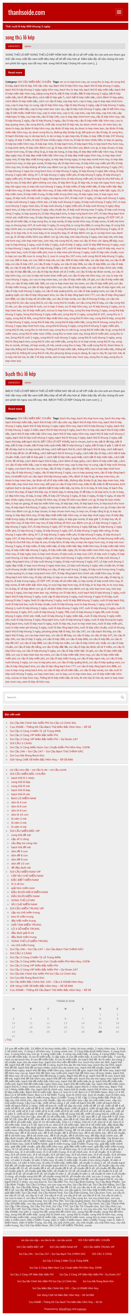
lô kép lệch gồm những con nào (38, 182)
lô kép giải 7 (93, 519)
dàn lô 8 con (19, 810)
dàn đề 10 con (20, 863)
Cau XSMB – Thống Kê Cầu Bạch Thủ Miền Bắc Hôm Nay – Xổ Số (50, 727)
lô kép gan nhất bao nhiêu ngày (45, 519)
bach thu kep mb (115, 418)
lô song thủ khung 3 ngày (101, 229)
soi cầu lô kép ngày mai (77, 287)
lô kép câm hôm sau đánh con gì (87, 507)
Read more (15, 72)
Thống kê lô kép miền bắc (61, 349)
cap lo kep (85, 101)
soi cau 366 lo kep (16, 260)
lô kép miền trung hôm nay (62, 194)
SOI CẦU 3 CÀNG (21, 743)
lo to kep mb (18, 233)
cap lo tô (68, 113)
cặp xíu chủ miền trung (25, 912)
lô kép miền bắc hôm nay (38, 190)
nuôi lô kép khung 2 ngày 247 (49, 248)
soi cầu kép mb (100, 260)
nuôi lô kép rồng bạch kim (63, 627)
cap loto (79, 113)
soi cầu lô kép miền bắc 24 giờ (77, 279)
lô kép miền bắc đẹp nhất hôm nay (78, 546)
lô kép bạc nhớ (44, 143)
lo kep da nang (55, 151)
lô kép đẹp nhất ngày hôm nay (83, 155)
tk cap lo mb (96, 353)
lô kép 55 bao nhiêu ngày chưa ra (52, 140)
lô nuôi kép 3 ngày (44, 225)
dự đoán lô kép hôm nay (35, 128)
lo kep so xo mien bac (66, 577)
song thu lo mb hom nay (39, 329)
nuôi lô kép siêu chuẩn (104, 252)
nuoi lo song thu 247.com (65, 256)
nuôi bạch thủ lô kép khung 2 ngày (98, 592)
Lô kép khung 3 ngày (65, 171)
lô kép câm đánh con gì (40, 147)
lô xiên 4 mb (19, 826)
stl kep (25, 345)
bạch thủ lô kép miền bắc (98, 89)
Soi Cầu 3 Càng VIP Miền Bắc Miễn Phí (34, 735)
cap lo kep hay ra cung (25, 105)
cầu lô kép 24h (50, 116)
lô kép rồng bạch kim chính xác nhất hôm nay (84, 573)
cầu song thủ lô (34, 124)
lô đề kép (85, 492)
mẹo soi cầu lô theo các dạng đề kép (95, 240)
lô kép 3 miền (23, 140)
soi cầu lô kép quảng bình (57, 291)
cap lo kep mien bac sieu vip (47, 109)
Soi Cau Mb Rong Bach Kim (27, 755)
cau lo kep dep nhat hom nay (77, 116)
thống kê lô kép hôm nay (30, 349)
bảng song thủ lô (46, 93)
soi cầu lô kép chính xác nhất (105, 267)
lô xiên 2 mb (19, 818)
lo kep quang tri (31, 213)
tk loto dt (98, 677)
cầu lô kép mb (70, 120)
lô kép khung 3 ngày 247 (58, 530)
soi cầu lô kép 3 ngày (46, 264)
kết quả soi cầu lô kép (95, 132)
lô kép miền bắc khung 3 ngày (72, 190)
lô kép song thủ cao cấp (94, 577)
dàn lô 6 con (19, 806)
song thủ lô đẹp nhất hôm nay (50, 318)
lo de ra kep (54, 136)
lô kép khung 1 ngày (80, 167)
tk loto (75, 677)
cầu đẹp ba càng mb (24, 843)
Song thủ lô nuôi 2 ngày (25, 337)
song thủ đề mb (21, 835)
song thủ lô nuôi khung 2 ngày (58, 337)
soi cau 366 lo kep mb (42, 260)
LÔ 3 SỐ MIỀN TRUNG (25, 928)
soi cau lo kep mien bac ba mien (65, 283)
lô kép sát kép (43, 577)
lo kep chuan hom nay (62, 511)
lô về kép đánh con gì (80, 233)
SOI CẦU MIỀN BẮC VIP (25, 831)
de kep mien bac (105, 476)
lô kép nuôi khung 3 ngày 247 (99, 202)
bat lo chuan (78, 441)
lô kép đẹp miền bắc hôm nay (96, 151)
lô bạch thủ (115, 488)
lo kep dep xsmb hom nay (94, 159)
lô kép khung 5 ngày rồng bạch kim (45, 178)
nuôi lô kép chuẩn (39, 604)
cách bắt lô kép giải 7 (51, 97)
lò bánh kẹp (56, 492)
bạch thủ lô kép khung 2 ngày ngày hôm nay (31, 89)
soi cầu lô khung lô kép (91, 298)
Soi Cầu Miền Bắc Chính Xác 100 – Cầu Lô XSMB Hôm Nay (46, 981)
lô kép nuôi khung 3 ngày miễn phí (61, 205)
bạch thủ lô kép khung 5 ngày (57, 429)
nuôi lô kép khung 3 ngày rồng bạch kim (34, 619)
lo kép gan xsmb (33, 163)
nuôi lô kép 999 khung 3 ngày (100, 244)
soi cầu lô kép (81, 635)
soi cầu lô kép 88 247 (22, 267)
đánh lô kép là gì (84, 476)
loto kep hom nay (100, 588)
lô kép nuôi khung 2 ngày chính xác (26, 202)
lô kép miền (70, 186)
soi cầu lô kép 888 (47, 267)
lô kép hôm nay (71, 163)
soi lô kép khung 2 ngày (103, 306)
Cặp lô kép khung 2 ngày (79, 105)
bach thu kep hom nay (90, 418)
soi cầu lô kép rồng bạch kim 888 (96, 666)
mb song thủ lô (63, 240)
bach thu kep (68, 418)
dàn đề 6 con (19, 855)
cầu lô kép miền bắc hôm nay (96, 120)
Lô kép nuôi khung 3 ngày (64, 202)
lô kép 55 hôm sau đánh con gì (77, 499)
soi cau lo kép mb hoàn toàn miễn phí (44, 275)
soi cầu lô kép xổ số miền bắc (33, 298)
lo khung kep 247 (21, 225)
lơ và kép (10, 588)
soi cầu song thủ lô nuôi (27, 306)
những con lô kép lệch (63, 592)
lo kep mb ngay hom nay (105, 182)
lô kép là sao (39, 542)
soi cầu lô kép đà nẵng (27, 646)
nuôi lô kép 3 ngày (71, 244)
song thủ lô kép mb (42, 322)
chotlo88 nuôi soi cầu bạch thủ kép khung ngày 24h (42, 476)
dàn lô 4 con (19, 802)
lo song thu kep (100, 225)
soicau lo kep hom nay (60, 310)
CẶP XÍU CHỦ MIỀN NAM (27, 875)
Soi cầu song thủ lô (31, 302)
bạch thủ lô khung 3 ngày (102, 437)
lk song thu (115, 132)
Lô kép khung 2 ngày (104, 522)
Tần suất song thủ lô (94, 345)
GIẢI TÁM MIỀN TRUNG (26, 924)
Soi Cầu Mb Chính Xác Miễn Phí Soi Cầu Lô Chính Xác (43, 722)
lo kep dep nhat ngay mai (95, 515)
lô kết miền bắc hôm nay (32, 584)
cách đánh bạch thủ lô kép (41, 461)
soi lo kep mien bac (79, 674)
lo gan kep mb (70, 136)
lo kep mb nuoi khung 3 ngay (44, 186)
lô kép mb (84, 182)
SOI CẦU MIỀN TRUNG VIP (27, 908)
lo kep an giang (113, 140)
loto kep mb (105, 236)
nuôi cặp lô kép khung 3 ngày (59, 596)
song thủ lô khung (97, 322)
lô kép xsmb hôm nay (77, 221)
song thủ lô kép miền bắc (70, 322)
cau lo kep (42, 468)
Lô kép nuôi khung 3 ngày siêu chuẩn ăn (42, 209)
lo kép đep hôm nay (24, 515)
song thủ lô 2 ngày (74, 314)
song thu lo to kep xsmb (81, 341)
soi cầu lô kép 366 (71, 264)
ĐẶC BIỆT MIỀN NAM (25, 879)
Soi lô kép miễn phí (34, 310)
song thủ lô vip (106, 341)
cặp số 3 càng (20, 839)
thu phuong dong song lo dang (68, 353)
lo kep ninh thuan (48, 554)
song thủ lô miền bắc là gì (95, 329)
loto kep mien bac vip (36, 592)
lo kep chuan (106, 147)
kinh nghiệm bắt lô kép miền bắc (51, 488)
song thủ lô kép (20, 37)
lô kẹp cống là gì (35, 151)
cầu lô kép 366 (80, 468)
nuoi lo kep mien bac (84, 623)
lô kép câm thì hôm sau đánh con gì (76, 147)
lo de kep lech (37, 136)
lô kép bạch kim (63, 143)
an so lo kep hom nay (73, 81)
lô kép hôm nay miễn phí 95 (97, 163)
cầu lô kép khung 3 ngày (45, 120)
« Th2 (8, 1039)
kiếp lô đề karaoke (108, 484)
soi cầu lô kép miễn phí (99, 283)
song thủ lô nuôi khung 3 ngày (96, 337)
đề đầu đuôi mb (21, 867)
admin (28, 46)
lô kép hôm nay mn (33, 522)
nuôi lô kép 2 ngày (47, 244)
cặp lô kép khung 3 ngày (110, 105)
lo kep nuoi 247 (60, 198)
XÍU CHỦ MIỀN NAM (24, 904)
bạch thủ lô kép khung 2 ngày (101, 85)
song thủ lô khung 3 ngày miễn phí (98, 325)
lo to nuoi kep (35, 233)
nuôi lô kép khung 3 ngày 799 (51, 612)
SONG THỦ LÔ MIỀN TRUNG (29, 941)
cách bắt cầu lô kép (94, 453)
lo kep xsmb (56, 221)
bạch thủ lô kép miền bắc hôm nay (31, 433)
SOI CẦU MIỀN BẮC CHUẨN (34, 81)
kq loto (75, 488)
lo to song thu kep (55, 233)
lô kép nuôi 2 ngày (38, 198)
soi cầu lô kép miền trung (61, 658)
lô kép (84, 136)
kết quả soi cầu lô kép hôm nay (64, 484)
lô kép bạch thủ (83, 143)
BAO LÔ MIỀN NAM (23, 798)
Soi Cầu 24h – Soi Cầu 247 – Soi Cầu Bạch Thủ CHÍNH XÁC (47, 751)
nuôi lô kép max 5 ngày (82, 248)
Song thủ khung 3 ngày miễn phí (42, 314)
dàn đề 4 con (19, 851)
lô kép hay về (52, 163)
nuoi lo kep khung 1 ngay (89, 604)
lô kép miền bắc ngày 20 (105, 190)
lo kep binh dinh (15, 147)
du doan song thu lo (41, 132)
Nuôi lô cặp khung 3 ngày (46, 600)
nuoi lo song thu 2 (38, 256)
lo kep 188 (95, 136)
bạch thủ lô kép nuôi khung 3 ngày (33, 437)
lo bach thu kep (14, 492)
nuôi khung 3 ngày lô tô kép (95, 596)
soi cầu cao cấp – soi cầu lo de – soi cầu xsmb (38, 769)
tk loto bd (85, 677)
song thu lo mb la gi (67, 329)
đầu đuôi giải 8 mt (22, 932)
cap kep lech (70, 101)
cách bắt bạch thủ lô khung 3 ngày (61, 453)
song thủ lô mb (14, 329)
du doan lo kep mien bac (89, 128)
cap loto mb (109, 113)
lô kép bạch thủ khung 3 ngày (28, 507)
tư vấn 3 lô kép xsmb (39, 357)
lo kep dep (71, 151)
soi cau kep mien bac (37, 635)
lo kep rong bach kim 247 (83, 213)
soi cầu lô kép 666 (94, 264)
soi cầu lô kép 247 (22, 264)
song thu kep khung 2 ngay (91, 310)
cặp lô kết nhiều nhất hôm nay (23, 113)
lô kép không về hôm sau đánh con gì (44, 167)
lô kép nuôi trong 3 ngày (72, 569)
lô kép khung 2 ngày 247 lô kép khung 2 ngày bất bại (65, 526)
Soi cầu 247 (79, 631)
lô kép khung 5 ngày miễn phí (35, 538)
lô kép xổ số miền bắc (64, 581)
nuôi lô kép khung (62, 604)
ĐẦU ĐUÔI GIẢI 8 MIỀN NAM (29, 892)
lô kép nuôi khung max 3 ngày (85, 209)
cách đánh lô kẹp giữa (109, 97)
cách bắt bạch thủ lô (63, 449)
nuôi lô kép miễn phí (35, 252)
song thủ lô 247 (96, 314)
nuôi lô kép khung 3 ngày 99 (87, 612)
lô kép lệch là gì (67, 182)
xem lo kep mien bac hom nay (70, 357)
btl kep (45, 449)
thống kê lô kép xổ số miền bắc (96, 349)
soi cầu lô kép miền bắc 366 (28, 283)
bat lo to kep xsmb (29, 449)
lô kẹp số (78, 217)
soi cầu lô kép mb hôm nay (84, 275)
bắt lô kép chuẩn (67, 93)
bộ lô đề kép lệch (28, 97)
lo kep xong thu (38, 221)
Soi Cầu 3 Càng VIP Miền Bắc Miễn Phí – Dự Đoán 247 (44, 739)
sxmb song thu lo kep (68, 345)
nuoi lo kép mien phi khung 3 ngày (68, 252)
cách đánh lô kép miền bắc (21, 101)
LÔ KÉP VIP (113, 217)
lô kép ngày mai (88, 194)
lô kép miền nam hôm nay (94, 550)
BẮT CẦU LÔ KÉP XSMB (55, 441)
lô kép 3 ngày (87, 495)
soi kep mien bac (44, 674)
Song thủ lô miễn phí (96, 333)
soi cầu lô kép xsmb (64, 298)
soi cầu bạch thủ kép (99, 631)
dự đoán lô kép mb (62, 128)
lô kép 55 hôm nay (46, 499)
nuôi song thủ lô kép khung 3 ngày (102, 256)
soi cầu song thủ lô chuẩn (59, 302)
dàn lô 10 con (19, 814)
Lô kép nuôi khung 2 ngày (109, 198)
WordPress (65, 1309)
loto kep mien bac (32, 240)
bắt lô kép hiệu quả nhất (46, 445)
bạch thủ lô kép (20, 373)
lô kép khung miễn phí (80, 178)
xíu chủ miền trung (22, 945)
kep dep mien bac (108, 480)
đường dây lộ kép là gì (67, 132)
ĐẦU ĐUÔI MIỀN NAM (25, 896)
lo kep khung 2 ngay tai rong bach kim (28, 171)
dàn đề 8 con (19, 859)
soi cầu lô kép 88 (99, 639)
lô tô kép (84, 584)
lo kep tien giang (94, 217)
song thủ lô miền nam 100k (35, 333)
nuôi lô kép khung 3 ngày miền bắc (62, 616)
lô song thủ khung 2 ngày (70, 229)
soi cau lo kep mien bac (43, 279)
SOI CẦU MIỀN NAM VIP (25, 871)
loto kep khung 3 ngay (83, 236)
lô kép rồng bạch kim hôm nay (53, 217)
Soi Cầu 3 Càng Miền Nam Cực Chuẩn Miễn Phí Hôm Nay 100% (50, 747)
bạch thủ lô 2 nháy (22, 778)
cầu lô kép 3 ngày (59, 468)
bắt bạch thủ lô (31, 441)
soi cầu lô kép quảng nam (89, 291)
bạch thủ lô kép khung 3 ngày (95, 426)
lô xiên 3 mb (19, 822)
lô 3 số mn (17, 884)
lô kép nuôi (19, 198)
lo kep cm (82, 511)
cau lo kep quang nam (85, 472)
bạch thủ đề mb (21, 847)
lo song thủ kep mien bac (38, 229)
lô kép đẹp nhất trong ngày (34, 159)
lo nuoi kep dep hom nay (63, 584)
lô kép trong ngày (24, 581)
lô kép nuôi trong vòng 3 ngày (106, 569)
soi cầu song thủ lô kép (90, 302)
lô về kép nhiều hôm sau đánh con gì (36, 236)
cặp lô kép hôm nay (51, 105)
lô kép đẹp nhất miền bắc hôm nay (43, 155)
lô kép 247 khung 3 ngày (63, 495)
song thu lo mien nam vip (67, 333)
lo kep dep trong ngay (64, 159)
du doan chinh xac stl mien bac (98, 124)
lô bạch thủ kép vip (16, 136)
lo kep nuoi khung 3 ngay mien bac (45, 565)
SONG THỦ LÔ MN (23, 900)
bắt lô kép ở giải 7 (102, 445)
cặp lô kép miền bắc (17, 109)
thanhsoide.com (26, 12)
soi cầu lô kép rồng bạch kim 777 (75, 295)
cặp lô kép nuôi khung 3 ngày (83, 109)
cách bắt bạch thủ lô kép (90, 449)
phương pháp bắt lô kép (56, 631)
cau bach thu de (24, 468)
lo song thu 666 (80, 225)
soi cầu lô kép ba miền (73, 267)
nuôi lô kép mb (106, 248)
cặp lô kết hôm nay (113, 109)
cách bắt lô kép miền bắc (80, 97)
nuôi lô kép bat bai (16, 604)
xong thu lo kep (99, 357)
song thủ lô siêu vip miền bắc (48, 341)
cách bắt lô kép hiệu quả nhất (64, 457)
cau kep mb (33, 116)
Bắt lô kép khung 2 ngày (93, 93)
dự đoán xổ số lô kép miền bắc (50, 480)
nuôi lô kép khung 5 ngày (75, 619)
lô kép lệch (54, 542)
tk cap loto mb (113, 353)
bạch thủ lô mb (20, 794)
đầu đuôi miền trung (24, 937)
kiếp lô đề (90, 484)
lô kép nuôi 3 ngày (81, 198)
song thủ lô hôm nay (81, 318)
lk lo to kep (87, 488)
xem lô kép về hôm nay (36, 681)
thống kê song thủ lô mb (34, 353)
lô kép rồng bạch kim (54, 213)
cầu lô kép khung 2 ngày (25, 472)
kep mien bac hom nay (31, 484)
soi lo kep (61, 674)
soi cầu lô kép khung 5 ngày (39, 650)
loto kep (64, 236)
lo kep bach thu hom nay (108, 143)
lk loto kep (101, 488)
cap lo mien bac (52, 113)
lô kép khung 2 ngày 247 (108, 167)
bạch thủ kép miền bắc (18, 422)
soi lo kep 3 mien (53, 306)
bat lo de (92, 441)
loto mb (48, 240)
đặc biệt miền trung (23, 920)
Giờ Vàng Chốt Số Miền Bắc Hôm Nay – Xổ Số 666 (41, 759)
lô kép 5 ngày (105, 495)
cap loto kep (93, 113)
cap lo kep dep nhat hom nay (52, 464)
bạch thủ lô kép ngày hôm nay (71, 433)
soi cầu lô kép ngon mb (106, 287)
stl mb (50, 345)
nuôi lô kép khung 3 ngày (100, 608)
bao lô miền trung (22, 916)
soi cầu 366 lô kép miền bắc (72, 260)
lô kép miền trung (34, 194)
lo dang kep (71, 492)
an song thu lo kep (98, 81)
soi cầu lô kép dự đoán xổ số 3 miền (53, 271)
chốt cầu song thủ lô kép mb (61, 124)
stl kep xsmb (37, 345)
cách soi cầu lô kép (50, 101)
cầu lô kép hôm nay (107, 116)
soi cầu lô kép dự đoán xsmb (93, 271)
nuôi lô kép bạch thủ (112, 600)
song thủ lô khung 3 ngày (61, 325)
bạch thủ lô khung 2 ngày (70, 437)
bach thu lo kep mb (71, 89)
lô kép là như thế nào (107, 178)
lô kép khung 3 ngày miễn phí (58, 174)
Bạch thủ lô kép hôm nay (68, 85)
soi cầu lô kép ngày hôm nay (45, 287)
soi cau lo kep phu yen (42, 662)
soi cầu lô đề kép (61, 635)
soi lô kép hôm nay (76, 306)
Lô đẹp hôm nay (15, 495)
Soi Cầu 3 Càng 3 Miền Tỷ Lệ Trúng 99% (35, 731)
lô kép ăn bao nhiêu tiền (88, 140)
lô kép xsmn (99, 221)
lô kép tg (115, 577)
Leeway (81, 1309)
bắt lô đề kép (106, 441)
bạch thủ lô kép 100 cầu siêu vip (33, 85)
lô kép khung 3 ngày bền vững (97, 171)
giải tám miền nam (23, 888)
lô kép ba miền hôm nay (19, 143)
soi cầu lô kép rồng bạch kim (37, 295)
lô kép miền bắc (87, 186)
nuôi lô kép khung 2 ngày (32, 608)
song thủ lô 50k (22, 318)
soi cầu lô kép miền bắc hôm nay (70, 654)
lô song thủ (63, 225)
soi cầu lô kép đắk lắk (18, 271)
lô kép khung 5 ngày (90, 174)
